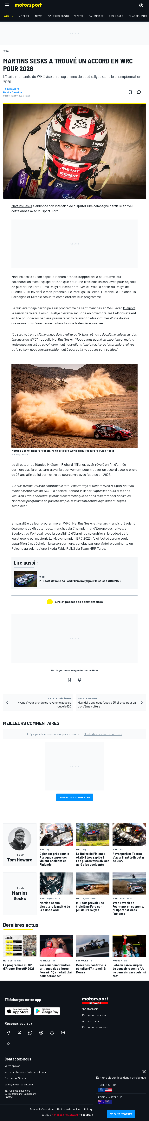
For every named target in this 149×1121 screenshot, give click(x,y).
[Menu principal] (7, 5)
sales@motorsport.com (19, 1084)
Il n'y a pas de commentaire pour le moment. (74, 734)
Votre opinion (12, 1065)
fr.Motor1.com (90, 1008)
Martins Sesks (21, 206)
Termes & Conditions (42, 1109)
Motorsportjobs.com (94, 1015)
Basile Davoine (12, 92)
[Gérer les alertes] (79, 680)
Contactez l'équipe (15, 1078)
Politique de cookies (69, 1109)
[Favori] (130, 92)
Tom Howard (11, 88)
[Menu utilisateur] (141, 5)
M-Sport (129, 308)
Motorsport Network (65, 1114)
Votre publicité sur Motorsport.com (25, 1072)
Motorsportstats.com (95, 1027)
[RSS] (8, 1043)
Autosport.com (91, 1021)
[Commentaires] (140, 92)
